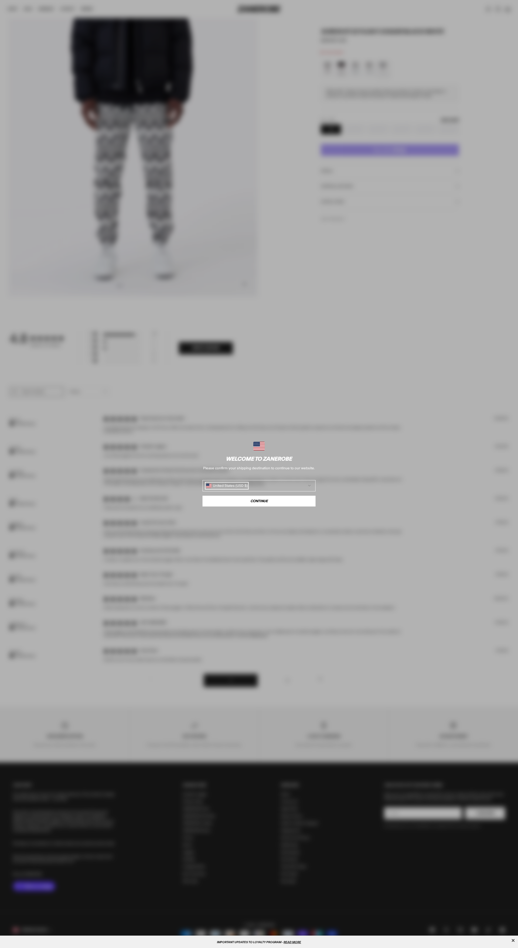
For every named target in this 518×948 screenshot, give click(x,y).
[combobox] (227, 485)
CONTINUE (259, 501)
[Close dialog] (513, 940)
